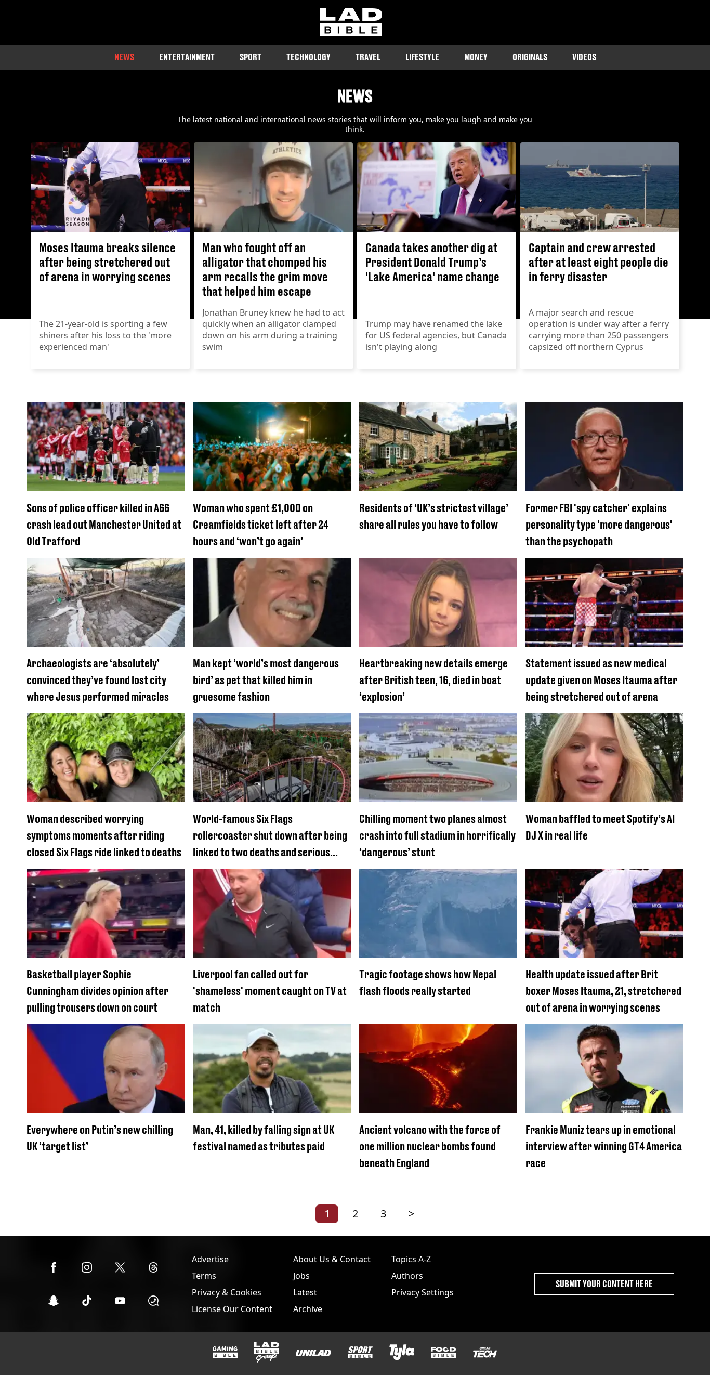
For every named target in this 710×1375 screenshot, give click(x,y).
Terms (204, 1275)
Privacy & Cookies (226, 1292)
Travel (368, 56)
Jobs (301, 1275)
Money (476, 56)
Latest (305, 1292)
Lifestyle (422, 56)
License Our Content (232, 1309)
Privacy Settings (422, 1292)
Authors (407, 1275)
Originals (529, 56)
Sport (250, 56)
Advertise (210, 1259)
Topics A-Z (411, 1259)
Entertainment (187, 56)
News (124, 56)
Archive (307, 1309)
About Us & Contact (332, 1259)
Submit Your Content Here (604, 1283)
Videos (584, 56)
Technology (308, 56)
